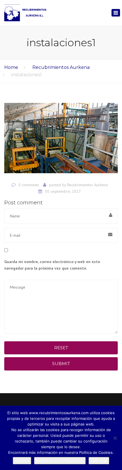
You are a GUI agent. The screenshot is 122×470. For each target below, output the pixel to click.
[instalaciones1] (61, 140)
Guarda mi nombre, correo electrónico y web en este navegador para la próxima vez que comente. (52, 265)
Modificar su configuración (59, 460)
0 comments (28, 184)
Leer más (99, 460)
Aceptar (22, 460)
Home (11, 67)
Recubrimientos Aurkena (61, 67)
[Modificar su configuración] (115, 438)
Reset (61, 347)
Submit (61, 363)
